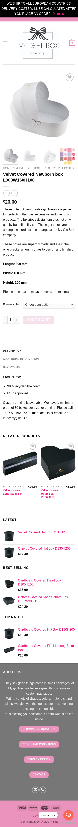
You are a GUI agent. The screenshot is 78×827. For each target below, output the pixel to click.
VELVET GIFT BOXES (29, 168)
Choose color (11, 304)
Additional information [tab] (21, 358)
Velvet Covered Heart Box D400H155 (50, 494)
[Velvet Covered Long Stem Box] (20, 462)
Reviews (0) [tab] (11, 366)
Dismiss (58, 13)
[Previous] (9, 108)
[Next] (68, 108)
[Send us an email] (35, 789)
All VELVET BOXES (60, 168)
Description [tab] (12, 350)
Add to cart (38, 319)
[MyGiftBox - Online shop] (39, 43)
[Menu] (5, 43)
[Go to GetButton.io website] (68, 823)
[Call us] (42, 789)
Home (7, 168)
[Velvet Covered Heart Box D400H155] (58, 462)
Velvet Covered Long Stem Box (12, 492)
